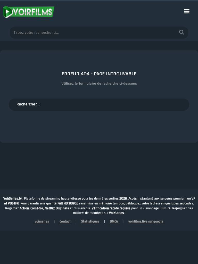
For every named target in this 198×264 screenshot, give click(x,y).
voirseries (42, 221)
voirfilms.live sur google (145, 221)
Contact (65, 221)
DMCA (114, 221)
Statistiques (90, 221)
